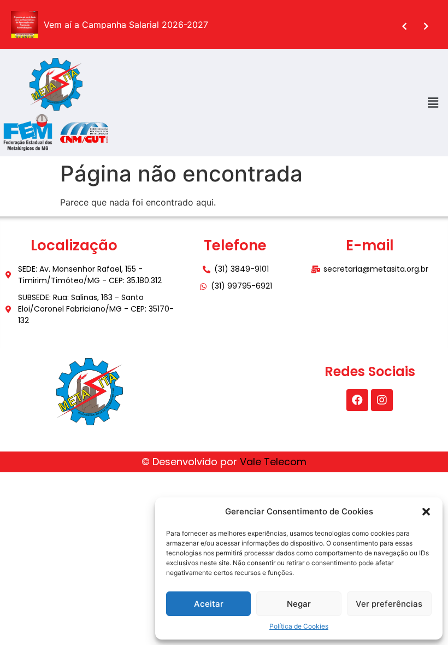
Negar (299, 604)
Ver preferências (389, 604)
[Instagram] (382, 400)
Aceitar (208, 604)
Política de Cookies (298, 626)
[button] (426, 511)
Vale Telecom (273, 461)
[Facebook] (357, 400)
